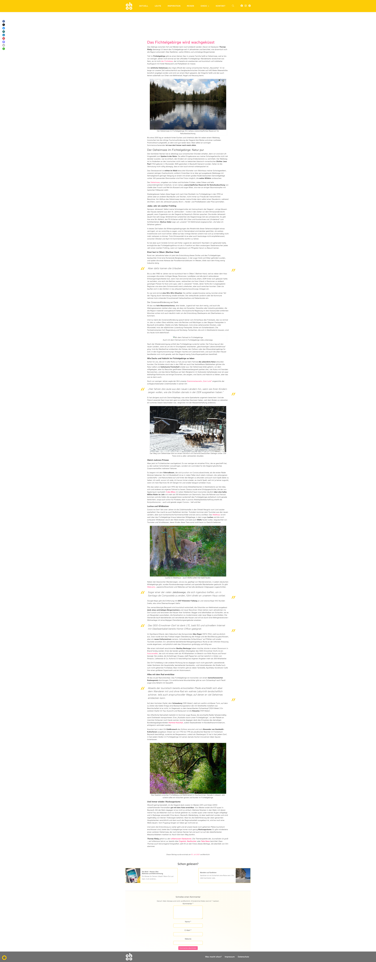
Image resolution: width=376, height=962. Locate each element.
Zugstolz (182, 841)
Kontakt (220, 6)
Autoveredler (152, 653)
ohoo (204, 6)
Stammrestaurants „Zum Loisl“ (199, 381)
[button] (3, 21)
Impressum (230, 957)
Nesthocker (191, 841)
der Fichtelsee (167, 61)
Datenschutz (243, 957)
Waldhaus (216, 515)
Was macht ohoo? (213, 957)
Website (188, 939)
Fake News (205, 841)
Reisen (190, 6)
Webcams (151, 587)
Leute (158, 6)
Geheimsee (155, 182)
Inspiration (174, 6)
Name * (188, 922)
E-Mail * (188, 930)
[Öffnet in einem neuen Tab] (242, 6)
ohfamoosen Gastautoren (181, 839)
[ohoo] (129, 6)
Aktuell (143, 6)
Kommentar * (188, 904)
